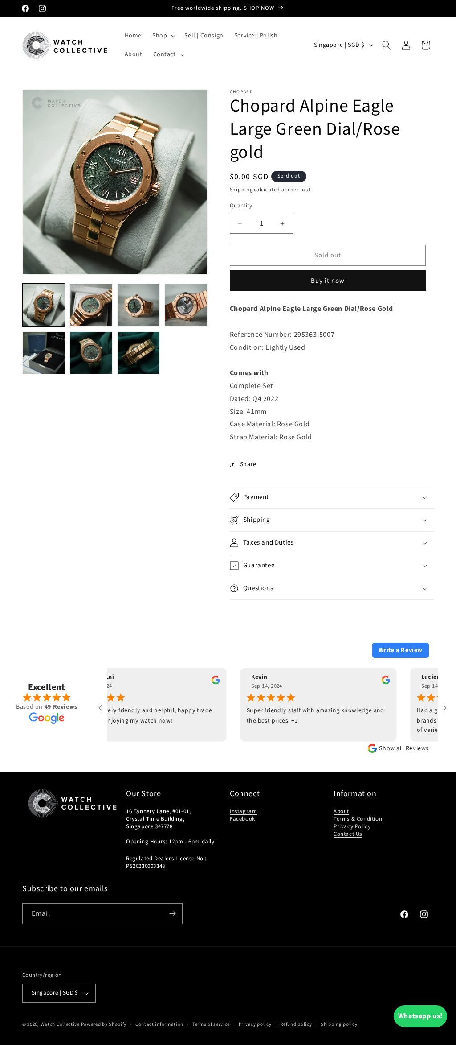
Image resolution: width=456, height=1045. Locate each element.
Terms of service (211, 1024)
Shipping (241, 190)
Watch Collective (60, 1024)
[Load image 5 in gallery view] (43, 352)
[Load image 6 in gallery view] (90, 352)
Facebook (242, 819)
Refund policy (296, 1024)
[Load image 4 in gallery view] (185, 305)
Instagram (243, 811)
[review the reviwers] (198, 682)
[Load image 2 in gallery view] (90, 305)
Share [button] (248, 464)
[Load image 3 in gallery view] (138, 305)
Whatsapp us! (420, 1016)
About (341, 811)
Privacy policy (255, 1024)
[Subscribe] (172, 913)
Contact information (159, 1024)
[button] (163, 35)
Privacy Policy (352, 826)
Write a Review (401, 650)
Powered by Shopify (104, 1024)
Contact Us (348, 834)
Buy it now (328, 280)
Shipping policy (339, 1024)
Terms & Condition (358, 819)
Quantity (241, 206)
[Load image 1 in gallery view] (43, 305)
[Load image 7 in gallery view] (138, 352)
